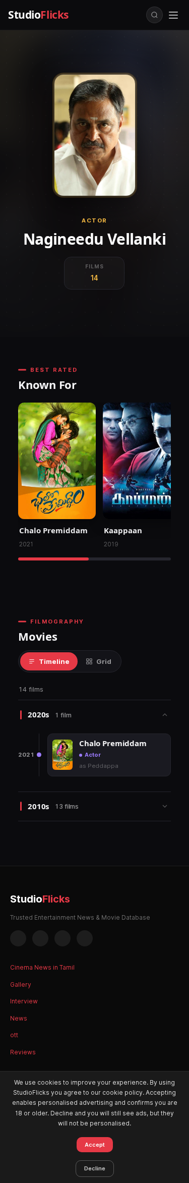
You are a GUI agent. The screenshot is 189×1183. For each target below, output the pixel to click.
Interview (24, 1001)
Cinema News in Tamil (42, 967)
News (18, 1018)
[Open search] (154, 15)
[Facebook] (18, 938)
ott (14, 1035)
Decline (94, 1168)
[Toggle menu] (173, 15)
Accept (95, 1144)
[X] (62, 938)
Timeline (54, 661)
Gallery (20, 984)
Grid (103, 661)
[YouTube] (85, 938)
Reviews (23, 1052)
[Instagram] (40, 938)
